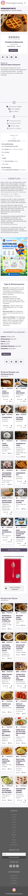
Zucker (7, 152)
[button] (9, 37)
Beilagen (14, 834)
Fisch (14, 824)
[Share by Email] (16, 57)
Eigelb (4, 158)
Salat (14, 832)
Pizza (14, 819)
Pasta (14, 817)
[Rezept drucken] (3, 57)
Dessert (14, 840)
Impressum (14, 875)
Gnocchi (14, 827)
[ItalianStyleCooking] (12, 3)
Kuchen (14, 842)
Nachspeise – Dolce (14, 46)
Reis (14, 829)
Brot (14, 837)
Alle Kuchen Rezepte (14, 550)
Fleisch (14, 822)
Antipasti (14, 814)
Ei (3, 155)
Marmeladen (14, 845)
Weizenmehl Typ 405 (11, 146)
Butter (7, 149)
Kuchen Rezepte (17, 10)
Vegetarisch (13, 50)
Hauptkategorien (6, 10)
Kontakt (14, 880)
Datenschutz (14, 878)
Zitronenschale (8, 161)
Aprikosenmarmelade (11, 170)
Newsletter (14, 883)
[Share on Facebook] (12, 57)
